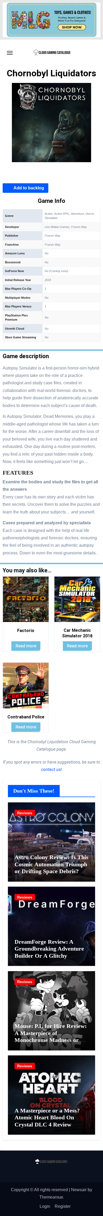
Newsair (79, 1189)
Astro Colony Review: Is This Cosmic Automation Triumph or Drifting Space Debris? (51, 864)
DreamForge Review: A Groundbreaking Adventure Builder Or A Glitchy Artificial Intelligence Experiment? (49, 955)
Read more (26, 645)
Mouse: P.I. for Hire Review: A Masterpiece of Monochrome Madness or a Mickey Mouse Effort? (51, 1036)
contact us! (51, 769)
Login (45, 1206)
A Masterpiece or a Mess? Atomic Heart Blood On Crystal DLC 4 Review (47, 1117)
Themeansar (51, 1197)
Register (63, 1206)
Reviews (24, 813)
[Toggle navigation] (9, 52)
